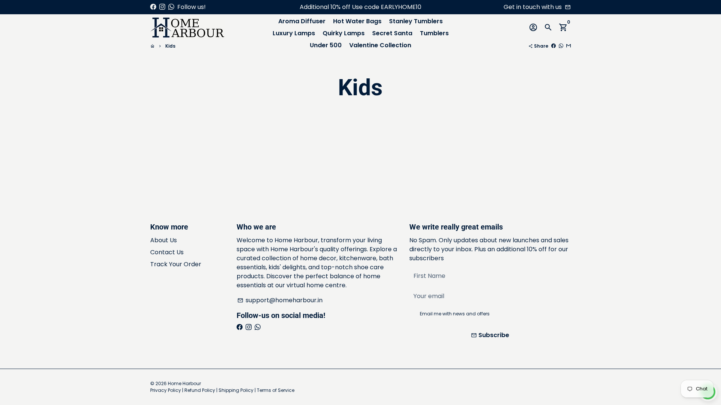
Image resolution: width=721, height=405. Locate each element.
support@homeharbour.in (280, 300)
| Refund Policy (198, 390)
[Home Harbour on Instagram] (162, 7)
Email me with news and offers (455, 313)
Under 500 (326, 45)
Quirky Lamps (344, 33)
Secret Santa (392, 33)
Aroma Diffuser (302, 21)
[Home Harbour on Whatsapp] (171, 7)
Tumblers (434, 33)
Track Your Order (175, 264)
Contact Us (167, 252)
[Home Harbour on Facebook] (153, 7)
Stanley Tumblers (416, 21)
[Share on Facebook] (553, 46)
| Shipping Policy (234, 390)
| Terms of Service (274, 390)
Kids (170, 46)
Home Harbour (184, 383)
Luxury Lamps (294, 33)
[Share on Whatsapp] (561, 46)
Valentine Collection (380, 45)
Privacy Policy (165, 390)
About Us (163, 240)
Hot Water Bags (357, 21)
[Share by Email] (568, 46)
